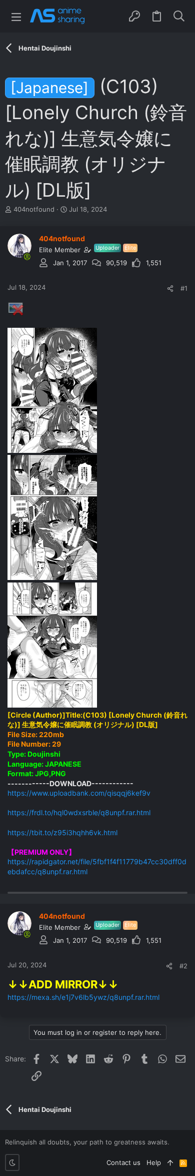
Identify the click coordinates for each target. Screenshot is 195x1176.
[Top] (170, 1162)
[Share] (170, 288)
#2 (184, 966)
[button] (16, 16)
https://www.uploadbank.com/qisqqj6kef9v (79, 793)
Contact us (123, 1162)
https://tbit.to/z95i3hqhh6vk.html (63, 832)
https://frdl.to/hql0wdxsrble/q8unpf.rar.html (79, 812)
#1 (184, 288)
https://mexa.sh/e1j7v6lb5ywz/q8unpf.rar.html (84, 997)
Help (153, 1162)
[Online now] (27, 256)
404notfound (34, 209)
